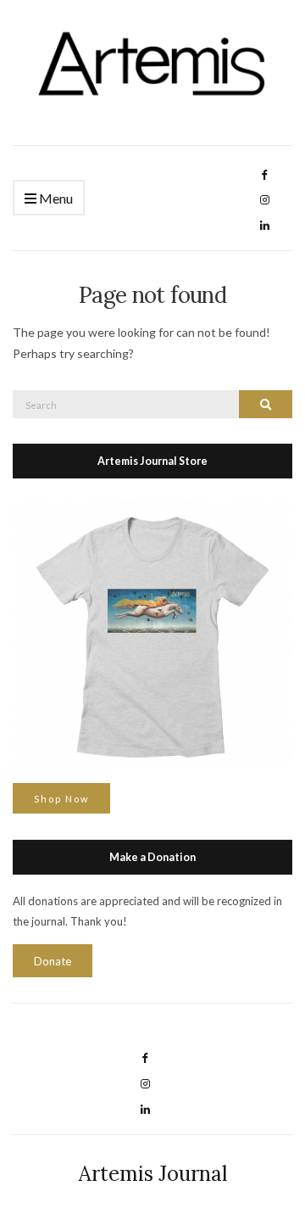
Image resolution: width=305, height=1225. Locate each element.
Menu (54, 198)
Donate (52, 961)
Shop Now (61, 798)
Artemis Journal (153, 1174)
